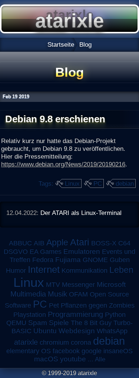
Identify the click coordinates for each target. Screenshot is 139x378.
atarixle (26, 342)
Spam (37, 322)
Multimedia (28, 294)
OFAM (78, 294)
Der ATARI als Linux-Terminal (81, 212)
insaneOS (118, 351)
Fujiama (68, 259)
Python (115, 314)
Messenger (78, 284)
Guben (120, 259)
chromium (54, 342)
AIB (39, 243)
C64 (124, 243)
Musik (57, 294)
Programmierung (75, 314)
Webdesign (77, 331)
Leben (121, 270)
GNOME (95, 259)
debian (125, 183)
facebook (66, 351)
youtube (73, 359)
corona (81, 342)
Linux (72, 183)
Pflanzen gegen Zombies (98, 305)
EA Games (46, 251)
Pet (54, 305)
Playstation (29, 314)
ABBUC (20, 243)
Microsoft (111, 284)
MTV (53, 284)
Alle (100, 359)
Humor (16, 270)
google (92, 351)
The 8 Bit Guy (91, 322)
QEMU (16, 322)
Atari (79, 242)
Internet (44, 269)
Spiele (59, 322)
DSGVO (16, 251)
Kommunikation (84, 270)
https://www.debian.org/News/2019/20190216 (63, 164)
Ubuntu (45, 331)
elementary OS (28, 351)
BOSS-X (103, 243)
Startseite (60, 44)
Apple (57, 242)
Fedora (42, 259)
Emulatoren (81, 251)
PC (97, 183)
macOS (46, 359)
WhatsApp (112, 331)
